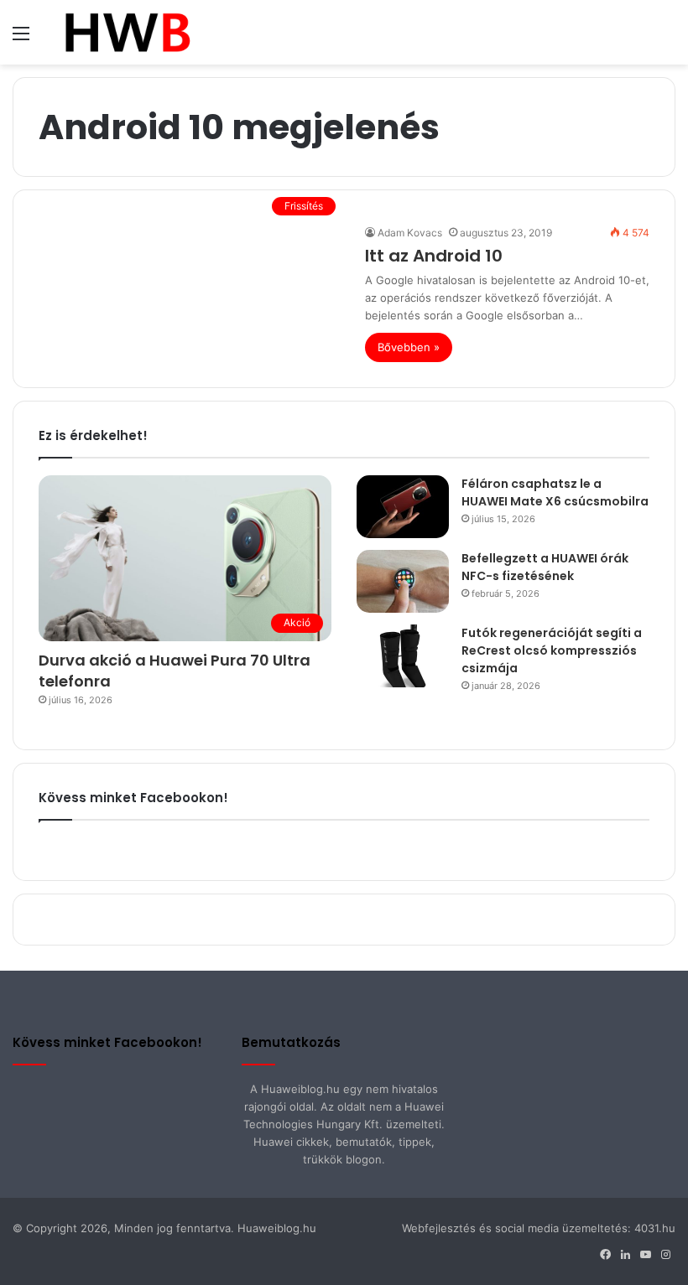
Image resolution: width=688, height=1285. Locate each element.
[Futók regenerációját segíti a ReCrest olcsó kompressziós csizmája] (403, 655)
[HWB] (127, 32)
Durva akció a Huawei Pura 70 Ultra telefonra (174, 671)
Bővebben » (409, 347)
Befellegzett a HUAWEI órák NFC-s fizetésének (544, 567)
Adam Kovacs (410, 232)
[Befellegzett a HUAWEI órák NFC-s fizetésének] (403, 581)
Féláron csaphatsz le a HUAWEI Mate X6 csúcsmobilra (555, 492)
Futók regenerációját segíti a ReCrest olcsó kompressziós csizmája (551, 650)
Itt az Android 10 (434, 255)
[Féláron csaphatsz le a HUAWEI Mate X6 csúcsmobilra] (403, 506)
